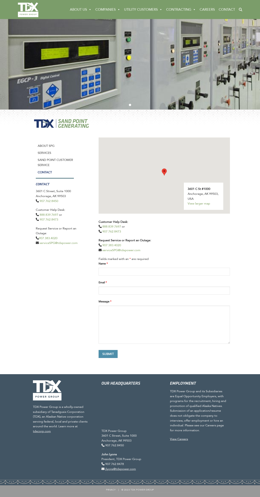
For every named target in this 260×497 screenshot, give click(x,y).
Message (105, 301)
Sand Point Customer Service (55, 162)
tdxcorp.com (42, 431)
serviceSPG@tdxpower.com (59, 243)
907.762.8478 (114, 464)
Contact (227, 9)
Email (103, 282)
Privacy (111, 489)
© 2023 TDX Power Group (137, 489)
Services (44, 153)
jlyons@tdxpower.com (120, 469)
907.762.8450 (49, 201)
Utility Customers (141, 9)
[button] (240, 9)
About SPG (46, 146)
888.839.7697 (49, 215)
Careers (207, 9)
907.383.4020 (48, 238)
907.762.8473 (49, 219)
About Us (78, 9)
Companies (105, 9)
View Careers (179, 439)
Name (103, 263)
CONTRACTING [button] (178, 9)
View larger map (199, 203)
